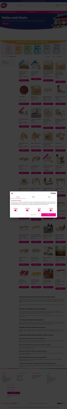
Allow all (48, 214)
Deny (18, 214)
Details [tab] (33, 196)
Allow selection (33, 214)
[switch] (27, 210)
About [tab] (49, 196)
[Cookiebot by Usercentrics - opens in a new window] (51, 193)
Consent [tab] (17, 196)
